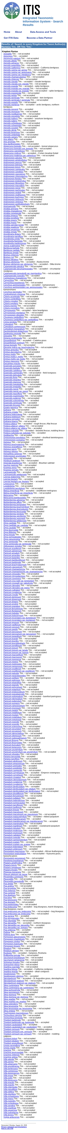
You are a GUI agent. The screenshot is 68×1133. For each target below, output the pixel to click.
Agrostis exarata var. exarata (16, 91)
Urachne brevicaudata (13, 1052)
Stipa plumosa (9, 994)
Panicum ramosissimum (14, 706)
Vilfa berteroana (10, 1068)
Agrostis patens (10, 121)
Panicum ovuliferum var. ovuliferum (19, 671)
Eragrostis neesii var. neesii (15, 391)
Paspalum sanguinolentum (15, 840)
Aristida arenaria (10, 209)
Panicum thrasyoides (12, 743)
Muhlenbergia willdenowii (15, 521)
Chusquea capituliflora (13, 317)
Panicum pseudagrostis (14, 694)
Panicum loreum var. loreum (16, 652)
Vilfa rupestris (9, 1101)
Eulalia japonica (10, 407)
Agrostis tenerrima (11, 132)
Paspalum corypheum (13, 775)
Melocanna (8, 495)
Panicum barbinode (12, 562)
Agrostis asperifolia (12, 65)
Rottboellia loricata (11, 955)
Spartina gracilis (10, 971)
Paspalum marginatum (13, 823)
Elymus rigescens (11, 361)
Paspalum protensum (13, 830)
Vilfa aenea (8, 1062)
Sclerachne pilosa (11, 964)
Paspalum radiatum (12, 835)
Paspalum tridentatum (13, 847)
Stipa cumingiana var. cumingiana (18, 988)
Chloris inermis (10, 306)
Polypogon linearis (11, 946)
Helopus (7, 442)
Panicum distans (10, 602)
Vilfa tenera (8, 1115)
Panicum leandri (10, 638)
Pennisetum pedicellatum (14, 853)
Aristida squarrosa (11, 229)
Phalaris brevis (10, 865)
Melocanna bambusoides (14, 497)
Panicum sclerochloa (12, 726)
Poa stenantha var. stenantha (16, 925)
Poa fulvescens (10, 900)
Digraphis (7, 336)
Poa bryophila (9, 888)
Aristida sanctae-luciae (13, 225)
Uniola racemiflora (11, 1045)
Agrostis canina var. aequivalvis (17, 72)
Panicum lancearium (12, 632)
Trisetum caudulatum (12, 1025)
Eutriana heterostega (12, 414)
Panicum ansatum (11, 553)
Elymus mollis (9, 354)
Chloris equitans (10, 303)
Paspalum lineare (11, 810)
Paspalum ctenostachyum (15, 780)
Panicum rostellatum (12, 717)
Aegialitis (7, 54)
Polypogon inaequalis (13, 944)
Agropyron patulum (12, 58)
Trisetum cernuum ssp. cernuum (17, 1031)
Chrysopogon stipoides (13, 315)
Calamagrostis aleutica (13, 266)
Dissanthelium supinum (14, 343)
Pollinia (6, 932)
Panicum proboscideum (14, 692)
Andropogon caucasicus (14, 174)
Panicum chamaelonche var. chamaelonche (23, 571)
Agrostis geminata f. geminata (16, 100)
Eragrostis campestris (13, 373)
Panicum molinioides (12, 664)
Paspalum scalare (11, 842)
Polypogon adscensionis (14, 937)
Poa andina (8, 886)
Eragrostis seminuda (12, 403)
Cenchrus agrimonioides (14, 285)
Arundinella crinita (11, 239)
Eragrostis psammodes (13, 396)
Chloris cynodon (10, 301)
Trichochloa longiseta (13, 1018)
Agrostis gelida (10, 95)
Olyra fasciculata (10, 530)
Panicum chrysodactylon (14, 576)
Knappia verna (10, 467)
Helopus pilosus (10, 451)
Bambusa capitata (11, 250)
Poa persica (8, 916)
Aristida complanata (12, 213)
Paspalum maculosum (13, 812)
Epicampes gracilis (11, 363)
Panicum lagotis (10, 629)
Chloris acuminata (11, 296)
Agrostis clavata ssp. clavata (16, 84)
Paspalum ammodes (12, 766)
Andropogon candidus (13, 172)
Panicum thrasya (10, 740)
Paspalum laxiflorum (12, 807)
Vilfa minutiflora (10, 1089)
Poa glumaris (9, 902)
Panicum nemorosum (13, 666)
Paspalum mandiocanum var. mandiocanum (23, 821)
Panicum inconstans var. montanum (19, 620)
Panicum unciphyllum (13, 749)
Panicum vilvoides (11, 754)
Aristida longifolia (11, 218)
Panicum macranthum (13, 655)
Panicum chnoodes (12, 574)
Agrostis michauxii (11, 111)
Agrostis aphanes (11, 63)
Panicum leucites (11, 641)
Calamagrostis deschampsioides (18, 269)
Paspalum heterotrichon (14, 800)
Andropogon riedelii (12, 192)
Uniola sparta (9, 1048)
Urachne (7, 1050)
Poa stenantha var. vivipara (15, 927)
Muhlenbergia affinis (12, 502)
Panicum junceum (11, 627)
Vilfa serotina (9, 1105)
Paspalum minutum (12, 828)
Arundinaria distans (12, 234)
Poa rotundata (9, 921)
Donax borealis (10, 345)
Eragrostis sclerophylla (13, 400)
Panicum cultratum (11, 590)
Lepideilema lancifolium (14, 488)
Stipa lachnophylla (11, 990)
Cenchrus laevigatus (12, 292)
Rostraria (7, 953)
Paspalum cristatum (12, 777)
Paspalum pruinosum (13, 833)
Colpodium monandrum (14, 329)
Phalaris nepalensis (12, 867)
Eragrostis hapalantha (13, 384)
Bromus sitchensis (11, 262)
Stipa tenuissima (10, 1006)
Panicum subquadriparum (15, 738)
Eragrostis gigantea (12, 380)
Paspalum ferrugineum (13, 796)
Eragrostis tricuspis (11, 405)
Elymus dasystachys (12, 352)
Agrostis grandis (10, 102)
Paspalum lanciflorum (13, 805)
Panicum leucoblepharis (14, 643)
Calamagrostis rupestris (14, 276)
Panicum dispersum (12, 599)
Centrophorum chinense (14, 294)
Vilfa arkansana (10, 1064)
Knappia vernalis (11, 470)
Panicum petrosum (11, 680)
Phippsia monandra (12, 872)
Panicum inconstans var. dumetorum (19, 618)
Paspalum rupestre (11, 837)
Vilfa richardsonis (11, 1096)
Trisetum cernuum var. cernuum (17, 1034)
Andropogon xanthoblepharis (16, 204)
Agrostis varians (10, 137)
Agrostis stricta (10, 130)
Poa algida (8, 884)
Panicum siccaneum (12, 731)
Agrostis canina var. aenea (15, 70)
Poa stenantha (10, 923)
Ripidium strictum (11, 951)
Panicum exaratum (11, 606)
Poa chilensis (9, 890)
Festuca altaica (10, 424)
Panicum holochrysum (13, 615)
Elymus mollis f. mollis (13, 356)
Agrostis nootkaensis (12, 114)
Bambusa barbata (11, 248)
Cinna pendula (10, 322)
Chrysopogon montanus (14, 313)
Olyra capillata (9, 523)
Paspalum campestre (12, 770)
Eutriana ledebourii (12, 417)
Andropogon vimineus (13, 202)
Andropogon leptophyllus (14, 181)
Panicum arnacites (11, 555)
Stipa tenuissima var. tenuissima (17, 1008)
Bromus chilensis (11, 255)
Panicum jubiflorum (12, 625)
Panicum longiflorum (12, 645)
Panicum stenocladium (13, 733)
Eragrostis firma (10, 377)
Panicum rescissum (12, 708)
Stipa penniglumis (11, 992)
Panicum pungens (11, 703)
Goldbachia (8, 435)
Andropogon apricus (12, 162)
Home (7, 32)
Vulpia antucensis (11, 1117)
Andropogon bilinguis (13, 165)
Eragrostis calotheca (12, 370)
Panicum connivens (12, 578)
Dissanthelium (9, 340)
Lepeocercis (9, 484)
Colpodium (8, 324)
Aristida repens (10, 220)
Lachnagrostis (9, 472)
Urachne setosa (10, 1057)
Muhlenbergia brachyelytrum (16, 507)
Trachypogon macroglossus (15, 1013)
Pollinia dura (9, 934)
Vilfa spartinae (9, 1108)
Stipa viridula (9, 1011)
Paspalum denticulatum (14, 786)
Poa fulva (7, 897)
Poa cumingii (9, 893)
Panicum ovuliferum (12, 669)
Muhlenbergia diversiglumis (15, 509)
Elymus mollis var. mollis (14, 359)
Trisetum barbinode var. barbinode (18, 1022)
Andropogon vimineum (13, 199)
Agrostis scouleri (10, 128)
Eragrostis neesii (10, 389)
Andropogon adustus (12, 158)
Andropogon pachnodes (14, 190)
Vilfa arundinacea (11, 1066)
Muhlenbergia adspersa (14, 500)
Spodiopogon (9, 974)
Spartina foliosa (10, 969)
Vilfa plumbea (9, 1094)
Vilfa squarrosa (10, 1110)
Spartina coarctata (11, 967)
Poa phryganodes (11, 918)
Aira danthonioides (11, 144)
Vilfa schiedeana (10, 1103)
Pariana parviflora (11, 759)
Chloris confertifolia (12, 299)
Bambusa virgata (11, 252)
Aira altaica (8, 139)
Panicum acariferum (12, 548)
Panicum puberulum (12, 701)
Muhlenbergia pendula (13, 514)
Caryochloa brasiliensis (14, 283)
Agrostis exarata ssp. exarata (16, 88)
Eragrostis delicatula (12, 375)
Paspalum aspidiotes (12, 768)
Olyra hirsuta (9, 534)
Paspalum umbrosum (13, 849)
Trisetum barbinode (12, 1020)
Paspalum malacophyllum (15, 816)
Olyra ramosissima (11, 539)
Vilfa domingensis (11, 1073)
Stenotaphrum (9, 978)
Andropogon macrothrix (14, 185)
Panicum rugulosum (12, 719)
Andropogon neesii (12, 188)
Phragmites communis (13, 877)
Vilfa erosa (8, 1075)
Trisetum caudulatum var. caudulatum (20, 1027)
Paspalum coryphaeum (13, 773)
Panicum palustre (11, 673)
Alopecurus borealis (12, 146)
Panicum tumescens (12, 747)
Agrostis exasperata (12, 93)
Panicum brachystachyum (15, 565)
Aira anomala (9, 142)
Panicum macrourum (12, 657)
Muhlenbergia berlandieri (14, 504)
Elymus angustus (11, 350)
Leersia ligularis (10, 479)
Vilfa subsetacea (10, 1112)
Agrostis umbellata (11, 135)
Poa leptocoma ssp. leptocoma (17, 911)
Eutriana (7, 410)
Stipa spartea (9, 999)
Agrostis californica (11, 68)
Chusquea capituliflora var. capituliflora (20, 320)
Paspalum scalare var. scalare (16, 844)
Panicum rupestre (11, 722)
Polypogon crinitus (11, 941)
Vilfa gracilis (8, 1082)
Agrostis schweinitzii (12, 125)
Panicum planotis (11, 685)
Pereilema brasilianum (13, 860)
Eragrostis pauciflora (12, 393)
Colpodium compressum (14, 326)
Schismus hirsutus (11, 962)
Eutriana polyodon (11, 419)
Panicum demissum (12, 597)
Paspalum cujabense (12, 782)
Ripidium (7, 948)
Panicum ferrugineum (13, 608)
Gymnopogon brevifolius (14, 437)
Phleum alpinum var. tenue (15, 874)
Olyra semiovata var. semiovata (17, 544)
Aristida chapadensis (12, 211)
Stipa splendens (10, 1004)
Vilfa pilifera (8, 1092)
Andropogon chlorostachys (15, 176)
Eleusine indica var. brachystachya (18, 347)
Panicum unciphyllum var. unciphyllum (20, 752)
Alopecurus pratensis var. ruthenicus (19, 155)
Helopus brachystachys (13, 444)
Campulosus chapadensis (15, 278)
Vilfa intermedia (10, 1087)
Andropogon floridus (12, 178)
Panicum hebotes (11, 613)
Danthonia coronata (12, 333)
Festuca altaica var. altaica (15, 428)
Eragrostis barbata (11, 368)
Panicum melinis (10, 662)
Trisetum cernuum (11, 1029)
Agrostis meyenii (10, 109)
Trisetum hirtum (10, 1038)
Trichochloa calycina (12, 1015)
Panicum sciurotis (11, 724)
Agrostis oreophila (11, 116)
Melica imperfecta (11, 491)
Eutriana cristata (10, 412)
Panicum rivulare (11, 715)
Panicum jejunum (11, 622)
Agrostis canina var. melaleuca (17, 74)
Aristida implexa (10, 215)
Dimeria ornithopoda (12, 338)
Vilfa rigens (8, 1099)
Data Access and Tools (43, 32)
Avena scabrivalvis (11, 246)
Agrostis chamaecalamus (14, 77)
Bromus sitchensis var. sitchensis (18, 264)
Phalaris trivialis (10, 870)
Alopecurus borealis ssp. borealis (18, 148)
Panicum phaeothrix (12, 682)
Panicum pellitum (11, 678)
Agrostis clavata (10, 81)
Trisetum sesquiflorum (13, 1043)
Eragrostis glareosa (12, 382)
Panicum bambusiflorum (14, 560)
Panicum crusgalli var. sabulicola (18, 583)
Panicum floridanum (12, 611)
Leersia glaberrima (11, 477)
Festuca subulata (11, 430)
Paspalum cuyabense (13, 784)
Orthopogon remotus (12, 546)
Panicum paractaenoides (14, 675)
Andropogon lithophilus (13, 183)
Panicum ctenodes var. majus (16, 588)
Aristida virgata (10, 232)
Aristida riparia (10, 222)
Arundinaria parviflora (13, 236)
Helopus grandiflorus (12, 447)
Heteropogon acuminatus (14, 456)
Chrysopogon (9, 310)
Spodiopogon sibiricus (13, 976)
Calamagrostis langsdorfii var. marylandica (22, 273)
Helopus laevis (10, 449)
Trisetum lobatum (11, 1041)
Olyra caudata (9, 528)
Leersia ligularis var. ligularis (16, 481)
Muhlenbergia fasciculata (14, 511)
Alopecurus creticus (12, 153)
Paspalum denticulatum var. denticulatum (21, 791)
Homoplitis (8, 458)
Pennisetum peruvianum (14, 858)
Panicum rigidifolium (12, 712)
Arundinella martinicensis (14, 243)
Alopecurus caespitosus (14, 151)
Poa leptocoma (10, 907)
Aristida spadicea (11, 227)
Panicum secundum (12, 729)
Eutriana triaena (10, 421)
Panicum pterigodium (13, 699)
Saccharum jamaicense (14, 960)
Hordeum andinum (11, 461)
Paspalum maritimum (12, 826)
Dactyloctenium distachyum (15, 331)
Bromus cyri (8, 257)
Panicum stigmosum (12, 736)
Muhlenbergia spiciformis (14, 516)
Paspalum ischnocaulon (14, 803)
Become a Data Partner (39, 37)
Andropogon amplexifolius (15, 160)
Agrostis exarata (10, 86)
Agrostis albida (10, 61)
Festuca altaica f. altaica (14, 426)
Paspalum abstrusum (12, 761)
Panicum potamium (12, 689)
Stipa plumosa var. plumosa (15, 997)
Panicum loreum (10, 648)
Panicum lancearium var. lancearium (19, 634)
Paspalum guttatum (12, 798)
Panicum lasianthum (12, 636)
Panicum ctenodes (11, 585)
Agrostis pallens (10, 118)
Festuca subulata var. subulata (17, 433)
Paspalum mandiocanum (14, 819)
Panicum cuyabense (12, 592)
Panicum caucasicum (13, 567)
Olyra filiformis (9, 532)
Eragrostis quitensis (12, 398)
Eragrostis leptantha (12, 387)
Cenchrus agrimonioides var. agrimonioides (23, 287)
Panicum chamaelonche (14, 569)
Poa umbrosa (9, 930)
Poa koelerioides (11, 904)
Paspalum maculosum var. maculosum (20, 814)
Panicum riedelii (10, 710)
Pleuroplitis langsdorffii (13, 881)
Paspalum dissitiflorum (13, 793)
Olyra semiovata (10, 541)
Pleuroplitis (8, 879)
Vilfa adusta (8, 1059)
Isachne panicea (10, 465)
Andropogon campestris (14, 169)
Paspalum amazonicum (14, 763)
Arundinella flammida (13, 241)
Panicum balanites (11, 558)
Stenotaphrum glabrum (13, 981)
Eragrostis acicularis (12, 366)
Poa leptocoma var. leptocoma (17, 914)
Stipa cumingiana (11, 985)
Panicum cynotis (10, 595)
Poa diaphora (9, 895)
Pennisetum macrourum (14, 851)
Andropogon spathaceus (14, 195)
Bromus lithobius (10, 259)
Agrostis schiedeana (12, 123)
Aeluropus (8, 56)
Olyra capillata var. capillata (15, 525)
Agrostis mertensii (11, 105)
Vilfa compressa (10, 1071)
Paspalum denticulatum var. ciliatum (19, 789)
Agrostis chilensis (11, 79)
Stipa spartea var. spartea (14, 1001)
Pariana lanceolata (11, 756)
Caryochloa (8, 280)
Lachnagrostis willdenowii (15, 474)
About (18, 32)
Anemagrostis (9, 206)
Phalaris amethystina (12, 863)
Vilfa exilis (8, 1078)
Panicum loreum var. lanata (15, 650)
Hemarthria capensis (12, 454)
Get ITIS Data (11, 37)
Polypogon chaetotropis (14, 939)
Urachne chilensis (11, 1055)
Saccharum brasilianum (14, 957)
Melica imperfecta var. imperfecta (18, 493)
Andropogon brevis (12, 167)
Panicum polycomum (12, 687)
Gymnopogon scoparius (14, 440)
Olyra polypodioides (12, 537)
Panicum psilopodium (13, 696)
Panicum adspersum (12, 551)
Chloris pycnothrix (11, 308)
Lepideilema (9, 486)
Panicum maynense (12, 659)
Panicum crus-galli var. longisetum (18, 581)
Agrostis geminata (11, 98)
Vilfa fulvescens (10, 1080)
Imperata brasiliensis (12, 463)
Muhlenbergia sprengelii (14, 518)
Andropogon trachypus (13, 197)
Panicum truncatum (12, 745)
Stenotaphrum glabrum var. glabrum (19, 983)
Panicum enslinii (10, 604)
